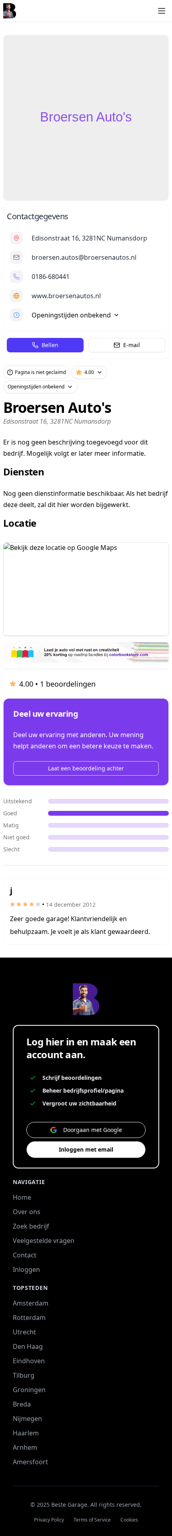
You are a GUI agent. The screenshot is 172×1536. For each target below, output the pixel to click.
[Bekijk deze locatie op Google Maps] (86, 589)
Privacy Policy (49, 1520)
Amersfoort (30, 1461)
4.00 (89, 372)
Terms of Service (92, 1520)
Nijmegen (27, 1418)
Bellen (50, 345)
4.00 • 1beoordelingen (57, 684)
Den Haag (28, 1346)
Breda (22, 1404)
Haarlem (26, 1433)
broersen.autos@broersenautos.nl (84, 257)
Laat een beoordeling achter (86, 768)
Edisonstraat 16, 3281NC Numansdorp (89, 238)
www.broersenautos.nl (66, 295)
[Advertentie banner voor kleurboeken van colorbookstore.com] (86, 652)
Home (22, 1197)
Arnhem (25, 1447)
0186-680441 (51, 276)
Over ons (26, 1211)
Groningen (29, 1389)
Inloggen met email (86, 1149)
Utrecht (24, 1332)
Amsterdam (30, 1303)
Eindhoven (29, 1360)
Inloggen (26, 1269)
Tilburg (23, 1375)
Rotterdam (29, 1317)
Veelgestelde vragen (43, 1240)
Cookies (129, 1520)
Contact (24, 1255)
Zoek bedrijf (31, 1226)
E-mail (131, 345)
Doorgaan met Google (92, 1130)
